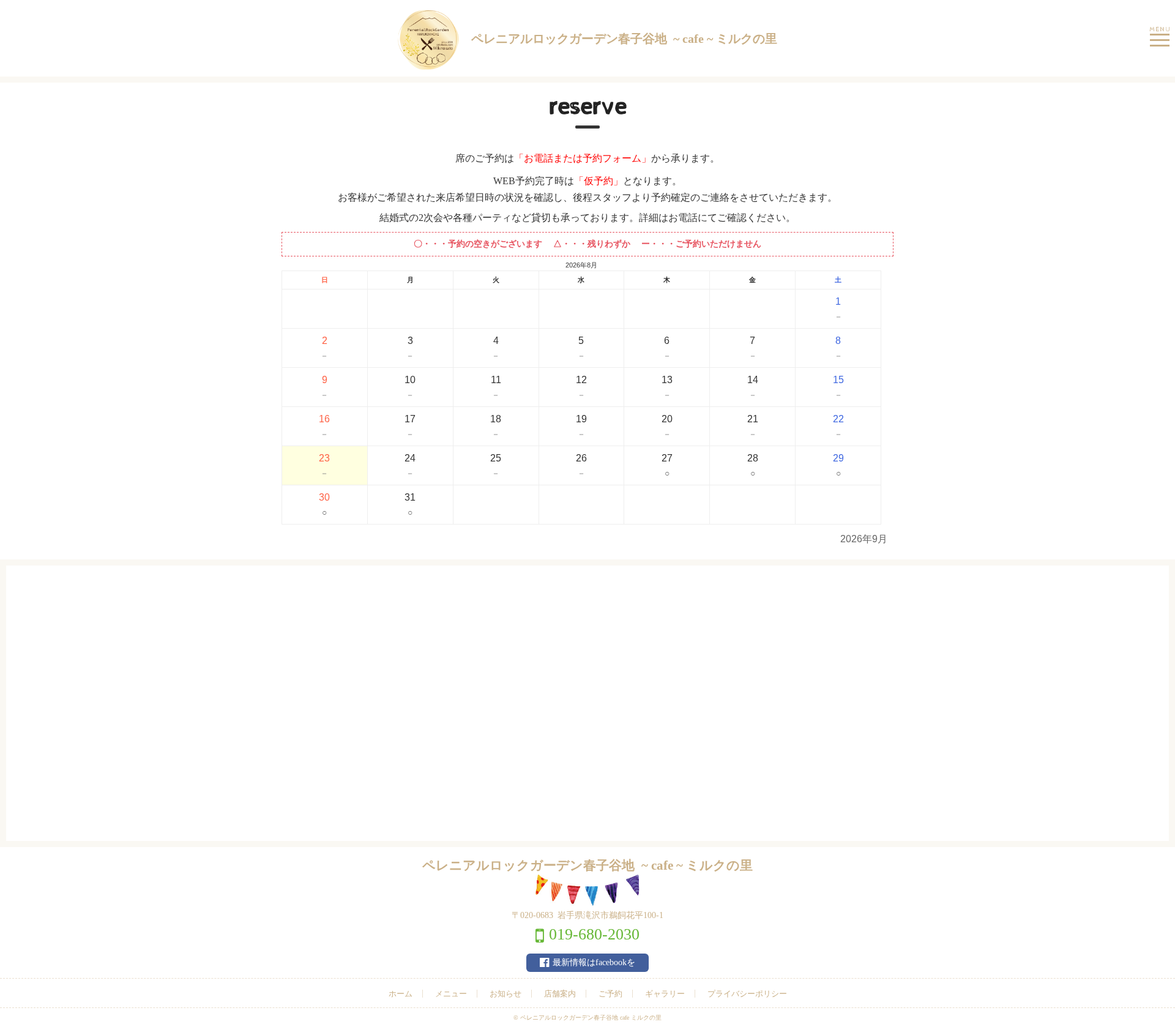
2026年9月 (863, 539)
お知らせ (505, 994)
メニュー (451, 994)
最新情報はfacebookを (594, 962)
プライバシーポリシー (747, 994)
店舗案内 (560, 994)
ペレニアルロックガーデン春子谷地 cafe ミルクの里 (591, 1017)
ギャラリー (665, 994)
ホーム (400, 994)
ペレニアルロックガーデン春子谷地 (624, 38)
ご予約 (610, 994)
